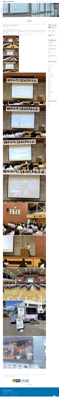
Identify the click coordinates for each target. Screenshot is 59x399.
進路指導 (49, 96)
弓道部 (49, 68)
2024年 (49, 105)
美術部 (49, 71)
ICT (48, 63)
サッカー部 (49, 72)
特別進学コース (50, 92)
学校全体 (49, 84)
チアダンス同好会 (50, 75)
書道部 (49, 87)
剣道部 (49, 67)
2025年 (49, 104)
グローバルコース (50, 83)
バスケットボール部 (50, 76)
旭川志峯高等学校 (7, 390)
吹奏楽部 (49, 80)
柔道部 (49, 88)
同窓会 (49, 79)
